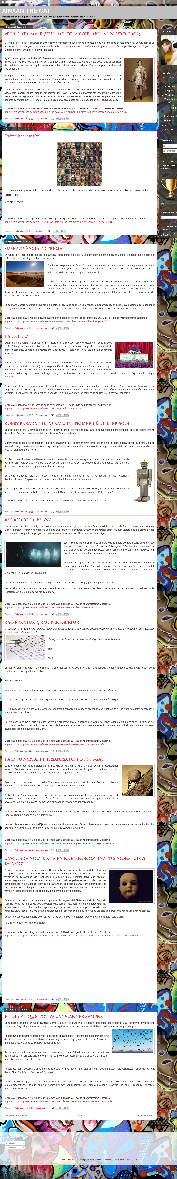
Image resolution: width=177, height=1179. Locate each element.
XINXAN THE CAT (26, 10)
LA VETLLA (16, 336)
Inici (80, 1116)
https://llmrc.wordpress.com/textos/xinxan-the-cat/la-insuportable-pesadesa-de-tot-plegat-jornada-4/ (59, 843)
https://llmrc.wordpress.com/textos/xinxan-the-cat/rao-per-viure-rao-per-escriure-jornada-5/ (54, 744)
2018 (167, 91)
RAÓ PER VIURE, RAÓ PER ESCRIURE (43, 622)
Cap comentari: (42, 119)
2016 (167, 95)
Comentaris (171, 150)
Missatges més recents (15, 1116)
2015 (167, 125)
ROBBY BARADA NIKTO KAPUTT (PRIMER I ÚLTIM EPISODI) (67, 423)
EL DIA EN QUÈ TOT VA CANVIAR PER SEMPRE (53, 1016)
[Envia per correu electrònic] (57, 118)
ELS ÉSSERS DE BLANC (28, 520)
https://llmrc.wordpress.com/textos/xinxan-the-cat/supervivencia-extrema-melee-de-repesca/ (55, 321)
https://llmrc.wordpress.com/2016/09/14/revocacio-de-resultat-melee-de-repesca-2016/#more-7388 (58, 222)
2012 (167, 130)
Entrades (169, 146)
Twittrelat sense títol (22, 136)
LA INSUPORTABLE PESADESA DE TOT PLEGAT (54, 759)
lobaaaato (108, 1160)
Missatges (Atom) (86, 1125)
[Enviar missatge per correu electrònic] (52, 119)
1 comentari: (40, 231)
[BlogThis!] (59, 118)
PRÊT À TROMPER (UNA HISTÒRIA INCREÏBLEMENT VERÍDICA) (72, 34)
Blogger (134, 1160)
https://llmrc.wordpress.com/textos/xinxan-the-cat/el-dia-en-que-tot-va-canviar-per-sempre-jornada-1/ (59, 1101)
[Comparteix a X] (62, 118)
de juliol (171, 120)
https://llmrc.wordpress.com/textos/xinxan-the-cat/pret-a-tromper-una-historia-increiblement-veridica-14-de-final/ (65, 112)
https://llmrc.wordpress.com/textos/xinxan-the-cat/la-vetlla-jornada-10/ (42, 408)
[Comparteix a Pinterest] (67, 118)
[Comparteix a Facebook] (65, 118)
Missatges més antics (144, 1116)
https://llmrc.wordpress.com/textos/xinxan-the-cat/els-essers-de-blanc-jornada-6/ (48, 607)
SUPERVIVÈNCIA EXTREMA (33, 248)
